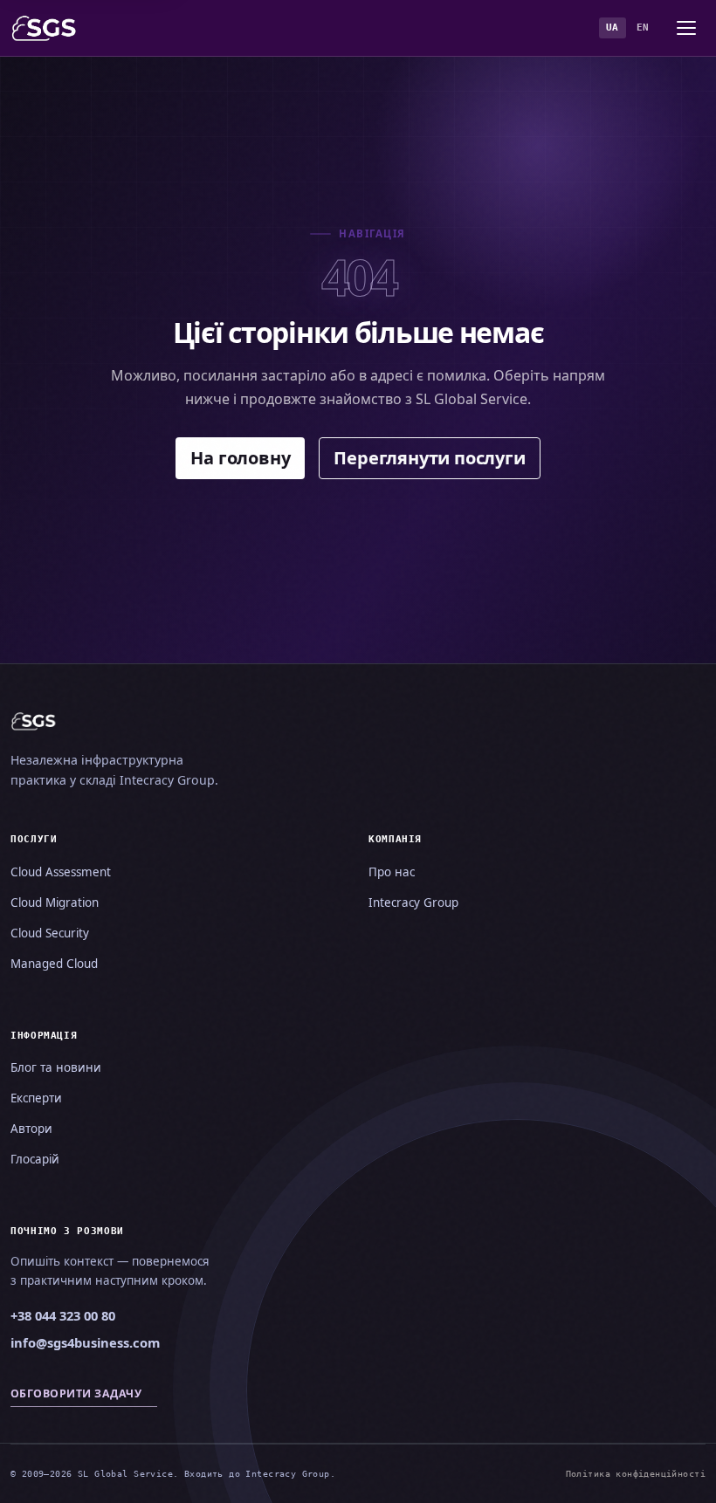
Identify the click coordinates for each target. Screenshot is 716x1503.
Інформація (43, 1035)
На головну (240, 458)
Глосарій (34, 1159)
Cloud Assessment (60, 872)
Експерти (36, 1098)
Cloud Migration (54, 902)
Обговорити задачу (75, 1393)
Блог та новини (55, 1067)
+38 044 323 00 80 (62, 1315)
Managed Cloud (54, 963)
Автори (31, 1128)
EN (643, 27)
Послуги (33, 839)
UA (612, 27)
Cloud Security (49, 933)
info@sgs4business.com (85, 1342)
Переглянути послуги (429, 458)
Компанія (395, 839)
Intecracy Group (413, 902)
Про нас (391, 872)
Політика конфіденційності (636, 1473)
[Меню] (686, 28)
